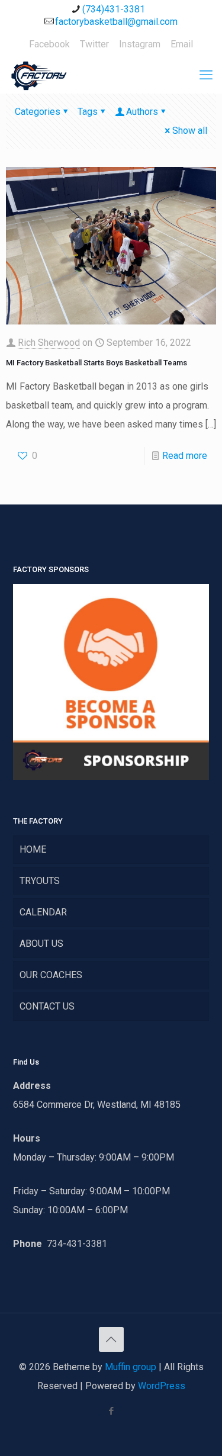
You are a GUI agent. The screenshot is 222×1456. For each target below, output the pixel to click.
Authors (142, 111)
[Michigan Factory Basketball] (38, 75)
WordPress (161, 1385)
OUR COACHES (51, 975)
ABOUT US (41, 943)
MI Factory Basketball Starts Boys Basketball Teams (96, 362)
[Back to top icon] (111, 1339)
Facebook (49, 44)
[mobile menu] (206, 75)
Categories (37, 111)
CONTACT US (47, 1006)
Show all (189, 130)
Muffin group (130, 1367)
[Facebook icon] (111, 1411)
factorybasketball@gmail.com (116, 21)
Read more (184, 455)
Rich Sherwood (49, 342)
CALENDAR (43, 912)
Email (181, 44)
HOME (33, 849)
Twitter (94, 44)
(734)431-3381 (113, 9)
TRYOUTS (40, 880)
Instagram (139, 44)
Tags (88, 111)
